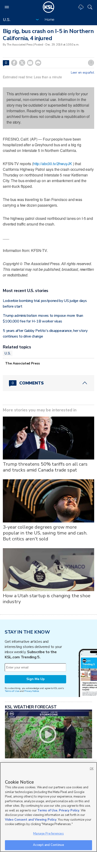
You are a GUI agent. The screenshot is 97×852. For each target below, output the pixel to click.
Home (49, 19)
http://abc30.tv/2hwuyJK (52, 163)
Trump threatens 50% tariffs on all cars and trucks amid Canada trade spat (45, 467)
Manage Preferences (48, 833)
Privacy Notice (31, 691)
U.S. (7, 353)
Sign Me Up (35, 679)
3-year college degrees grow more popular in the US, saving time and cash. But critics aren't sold (45, 533)
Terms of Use (12, 691)
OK (91, 768)
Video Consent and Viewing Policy (31, 820)
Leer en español (82, 72)
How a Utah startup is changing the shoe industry (46, 599)
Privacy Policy (69, 810)
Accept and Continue (48, 845)
